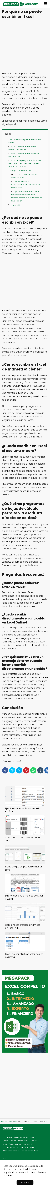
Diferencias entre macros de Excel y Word (20, 1151)
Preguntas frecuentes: (21, 170)
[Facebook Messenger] (12, 770)
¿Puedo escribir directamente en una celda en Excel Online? (25, 184)
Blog (4, 1158)
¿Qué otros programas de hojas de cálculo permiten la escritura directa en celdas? (24, 163)
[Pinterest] (26, 770)
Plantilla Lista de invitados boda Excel (18, 1137)
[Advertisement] (25, 46)
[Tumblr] (40, 770)
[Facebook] (5, 770)
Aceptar (25, 1182)
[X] (19, 770)
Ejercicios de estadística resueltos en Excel (21, 1141)
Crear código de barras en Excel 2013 (18, 1144)
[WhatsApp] (33, 770)
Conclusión (16, 205)
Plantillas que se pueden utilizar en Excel (20, 1147)
